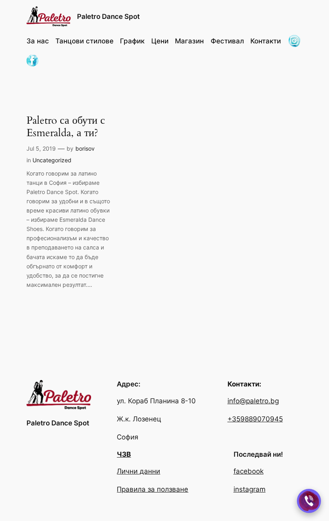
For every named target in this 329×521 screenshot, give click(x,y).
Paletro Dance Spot (108, 16)
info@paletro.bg (253, 401)
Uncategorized (51, 160)
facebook (249, 471)
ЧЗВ (124, 454)
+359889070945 (255, 419)
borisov (85, 148)
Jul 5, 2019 (41, 148)
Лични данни (138, 471)
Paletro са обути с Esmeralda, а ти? (65, 126)
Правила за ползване (152, 489)
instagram (250, 489)
